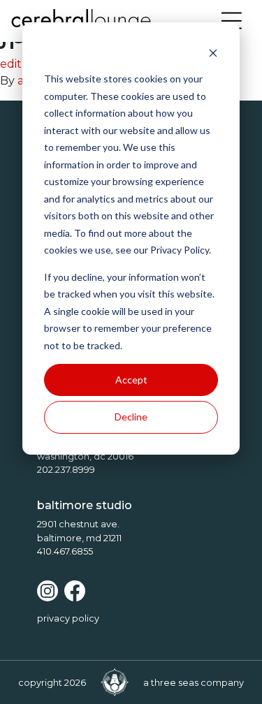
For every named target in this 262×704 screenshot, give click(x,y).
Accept (131, 380)
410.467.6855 (65, 551)
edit (11, 64)
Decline (131, 417)
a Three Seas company (193, 682)
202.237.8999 (66, 469)
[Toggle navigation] (232, 20)
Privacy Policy (68, 618)
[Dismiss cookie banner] (213, 52)
